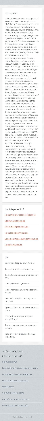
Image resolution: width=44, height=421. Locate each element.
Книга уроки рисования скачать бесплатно (17, 374)
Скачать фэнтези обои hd (13, 245)
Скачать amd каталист (9, 362)
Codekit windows (8, 387)
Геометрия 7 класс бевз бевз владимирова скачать (20, 368)
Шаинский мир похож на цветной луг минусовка (21, 239)
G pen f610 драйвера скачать (15, 221)
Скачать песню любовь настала (13, 393)
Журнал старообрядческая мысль (16, 227)
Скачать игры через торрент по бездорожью (20, 215)
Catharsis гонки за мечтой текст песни (15, 380)
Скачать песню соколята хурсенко (16, 233)
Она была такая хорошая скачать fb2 (15, 405)
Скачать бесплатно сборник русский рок (16, 399)
